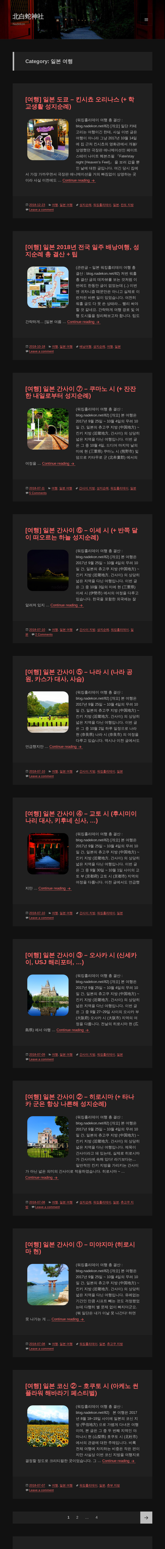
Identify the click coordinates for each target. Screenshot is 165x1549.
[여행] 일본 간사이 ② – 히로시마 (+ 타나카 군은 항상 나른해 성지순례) (79, 1100)
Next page (146, 1518)
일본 (116, 204)
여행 (55, 204)
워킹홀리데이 (102, 204)
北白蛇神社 (28, 16)
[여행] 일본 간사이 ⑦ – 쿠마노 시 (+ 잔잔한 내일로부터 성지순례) (80, 392)
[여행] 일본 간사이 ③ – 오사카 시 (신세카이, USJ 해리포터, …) (81, 958)
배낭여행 (85, 346)
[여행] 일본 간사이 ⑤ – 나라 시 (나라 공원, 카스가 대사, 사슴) (79, 675)
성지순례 (85, 204)
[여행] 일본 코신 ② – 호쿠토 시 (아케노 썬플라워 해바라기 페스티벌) (82, 1389)
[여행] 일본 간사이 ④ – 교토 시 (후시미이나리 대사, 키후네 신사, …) (81, 817)
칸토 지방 (127, 204)
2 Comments (44, 634)
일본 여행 (66, 204)
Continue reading (79, 180)
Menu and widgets (146, 25)
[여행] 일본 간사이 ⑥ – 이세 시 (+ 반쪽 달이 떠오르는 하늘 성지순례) (81, 533)
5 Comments (38, 493)
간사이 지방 (87, 488)
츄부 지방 (113, 1485)
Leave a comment (41, 209)
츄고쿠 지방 (115, 1344)
